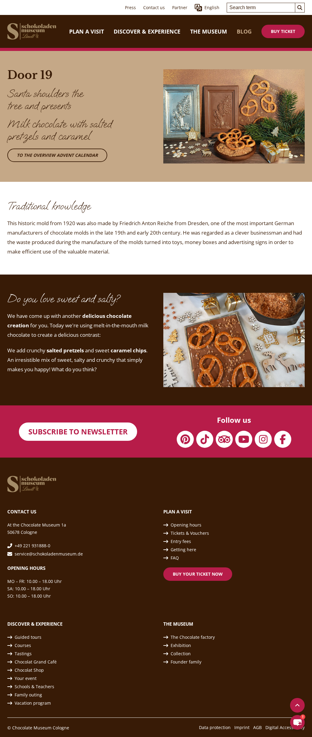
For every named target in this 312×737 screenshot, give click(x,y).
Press (130, 7)
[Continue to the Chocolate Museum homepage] (31, 31)
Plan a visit (86, 31)
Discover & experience (147, 31)
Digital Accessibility (285, 727)
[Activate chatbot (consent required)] (297, 722)
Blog (244, 31)
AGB (257, 727)
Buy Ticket (283, 31)
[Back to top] (297, 705)
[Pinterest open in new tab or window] (185, 439)
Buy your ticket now (198, 574)
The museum (208, 31)
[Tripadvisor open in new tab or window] (224, 439)
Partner (179, 7)
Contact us (154, 7)
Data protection (215, 727)
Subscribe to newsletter (78, 431)
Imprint (242, 727)
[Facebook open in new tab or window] (282, 439)
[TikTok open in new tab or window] (204, 439)
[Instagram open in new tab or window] (263, 439)
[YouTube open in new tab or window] (243, 439)
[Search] (300, 8)
